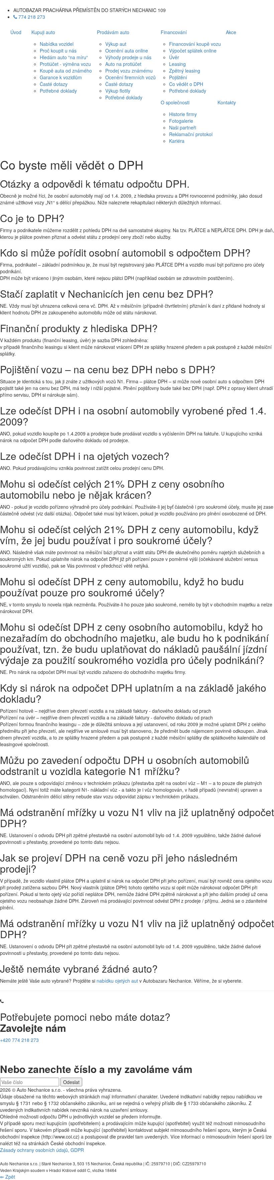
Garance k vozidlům (61, 77)
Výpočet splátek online (193, 50)
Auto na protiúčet (123, 64)
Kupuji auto (43, 32)
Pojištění (178, 77)
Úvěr (174, 57)
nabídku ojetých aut (117, 980)
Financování (174, 32)
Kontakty (227, 102)
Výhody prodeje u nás (128, 57)
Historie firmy (183, 114)
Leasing (177, 64)
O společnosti (175, 102)
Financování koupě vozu (195, 43)
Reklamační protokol (191, 134)
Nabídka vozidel (57, 43)
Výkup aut (115, 43)
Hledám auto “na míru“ (64, 57)
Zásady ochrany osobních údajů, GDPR (42, 1150)
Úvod (15, 32)
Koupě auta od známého (66, 70)
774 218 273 (31, 16)
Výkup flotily (117, 90)
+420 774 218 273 (19, 1040)
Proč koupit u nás (58, 50)
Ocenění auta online (126, 50)
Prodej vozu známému (129, 70)
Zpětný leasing (184, 70)
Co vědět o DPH (186, 84)
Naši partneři (182, 127)
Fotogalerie (181, 120)
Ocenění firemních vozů (130, 77)
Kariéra (176, 140)
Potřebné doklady (58, 90)
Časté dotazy (53, 84)
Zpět (7, 1176)
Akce (231, 32)
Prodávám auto (113, 32)
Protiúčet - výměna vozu (65, 64)
